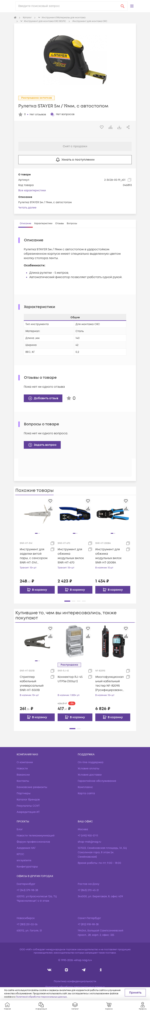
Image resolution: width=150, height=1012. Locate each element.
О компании (25, 762)
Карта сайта (86, 793)
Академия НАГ (26, 848)
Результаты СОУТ (28, 806)
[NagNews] (83, 970)
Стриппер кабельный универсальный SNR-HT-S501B (32, 683)
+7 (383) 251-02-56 (27, 924)
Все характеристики (32, 190)
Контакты (23, 781)
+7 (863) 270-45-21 (88, 890)
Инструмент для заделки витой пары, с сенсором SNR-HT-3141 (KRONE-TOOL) (34, 556)
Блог (20, 829)
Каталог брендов (28, 799)
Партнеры (24, 793)
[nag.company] (49, 970)
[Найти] (122, 6)
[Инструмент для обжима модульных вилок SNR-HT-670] (75, 514)
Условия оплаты (88, 768)
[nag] (100, 970)
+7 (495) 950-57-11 (88, 835)
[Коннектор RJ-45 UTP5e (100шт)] (75, 641)
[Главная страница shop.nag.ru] (15, 17)
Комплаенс (85, 787)
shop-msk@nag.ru (89, 842)
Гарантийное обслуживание (97, 781)
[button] (75, 60)
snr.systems (24, 860)
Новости (22, 768)
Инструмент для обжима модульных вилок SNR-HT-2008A (108, 556)
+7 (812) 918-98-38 (88, 924)
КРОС (20, 854)
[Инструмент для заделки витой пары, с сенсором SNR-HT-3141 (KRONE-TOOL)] (37, 514)
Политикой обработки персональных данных (41, 996)
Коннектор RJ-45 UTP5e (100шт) (70, 679)
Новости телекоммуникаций (36, 835)
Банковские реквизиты (32, 787)
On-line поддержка (90, 762)
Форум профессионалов (33, 842)
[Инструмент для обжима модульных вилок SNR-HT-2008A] (112, 514)
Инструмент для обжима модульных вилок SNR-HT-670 (71, 556)
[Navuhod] (66, 970)
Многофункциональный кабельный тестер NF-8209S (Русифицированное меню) (109, 683)
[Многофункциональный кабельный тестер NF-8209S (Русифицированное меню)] (112, 641)
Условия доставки (90, 774)
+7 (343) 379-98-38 (27, 890)
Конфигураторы (27, 866)
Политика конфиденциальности (75, 981)
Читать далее (27, 207)
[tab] (25, 224)
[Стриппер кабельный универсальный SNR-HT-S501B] (37, 641)
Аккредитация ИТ (28, 812)
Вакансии (23, 774)
